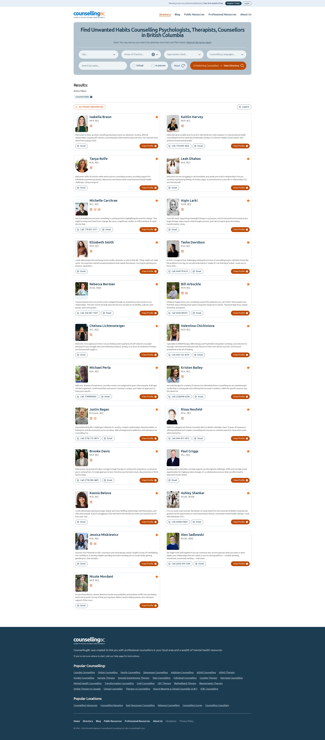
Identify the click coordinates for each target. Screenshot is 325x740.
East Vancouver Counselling (140, 705)
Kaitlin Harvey (192, 117)
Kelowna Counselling (169, 705)
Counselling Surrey (192, 705)
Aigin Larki (189, 201)
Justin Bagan (99, 409)
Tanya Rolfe (99, 159)
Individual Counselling (185, 678)
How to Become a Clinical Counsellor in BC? (175, 689)
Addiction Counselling (182, 672)
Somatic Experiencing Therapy (133, 678)
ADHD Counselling (206, 672)
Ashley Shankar (193, 493)
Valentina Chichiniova (197, 326)
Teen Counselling (161, 678)
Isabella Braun (100, 117)
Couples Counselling (84, 672)
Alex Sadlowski (192, 535)
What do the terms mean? (199, 42)
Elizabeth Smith (102, 242)
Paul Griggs (189, 451)
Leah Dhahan (191, 159)
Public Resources (194, 14)
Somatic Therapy (106, 678)
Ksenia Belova (100, 493)
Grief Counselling (146, 683)
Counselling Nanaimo (112, 705)
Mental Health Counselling (88, 683)
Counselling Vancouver (86, 705)
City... (84, 54)
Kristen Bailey (192, 368)
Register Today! (233, 3)
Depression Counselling (155, 672)
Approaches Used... (177, 54)
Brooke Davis (100, 451)
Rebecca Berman (102, 284)
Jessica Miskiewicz (104, 535)
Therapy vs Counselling (138, 689)
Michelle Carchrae (103, 201)
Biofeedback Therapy (185, 683)
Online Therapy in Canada (87, 689)
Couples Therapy (208, 678)
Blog (177, 14)
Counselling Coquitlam (217, 705)
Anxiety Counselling (84, 678)
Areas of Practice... (139, 54)
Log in (247, 3)
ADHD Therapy (227, 672)
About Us (245, 14)
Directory (165, 14)
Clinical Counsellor (113, 689)
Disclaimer (171, 721)
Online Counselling (108, 672)
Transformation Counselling (119, 683)
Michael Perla (100, 368)
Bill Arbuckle (191, 284)
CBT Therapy (164, 683)
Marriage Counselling (231, 678)
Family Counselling (130, 672)
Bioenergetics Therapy (211, 683)
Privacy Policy (186, 721)
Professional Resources (222, 14)
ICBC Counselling (209, 689)
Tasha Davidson (193, 242)
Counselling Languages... (222, 54)
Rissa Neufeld (191, 409)
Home (77, 721)
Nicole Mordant (101, 577)
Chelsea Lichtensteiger (107, 326)
